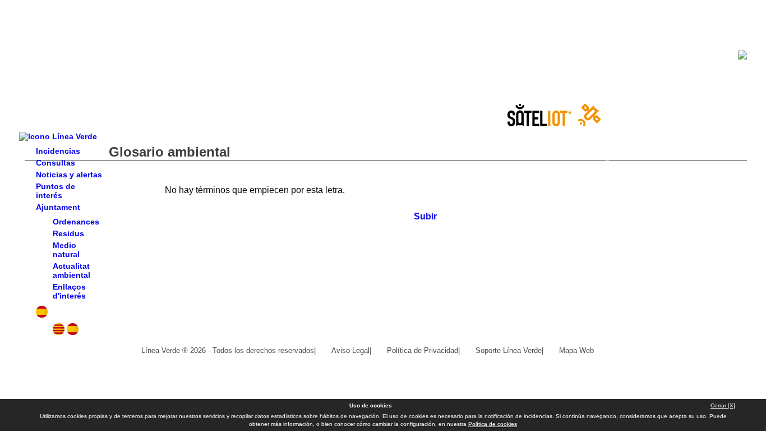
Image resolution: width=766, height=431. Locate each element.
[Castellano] (73, 332)
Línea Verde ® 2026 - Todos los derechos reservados (227, 350)
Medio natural (66, 250)
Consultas (55, 162)
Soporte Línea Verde (509, 350)
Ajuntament (58, 207)
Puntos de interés (55, 191)
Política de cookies (492, 424)
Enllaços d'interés (69, 291)
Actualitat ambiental (71, 270)
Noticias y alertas (69, 174)
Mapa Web (576, 350)
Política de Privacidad (422, 350)
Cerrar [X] (722, 405)
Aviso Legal (350, 350)
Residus (68, 233)
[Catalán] (58, 332)
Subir (425, 216)
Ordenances (76, 221)
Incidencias (58, 150)
